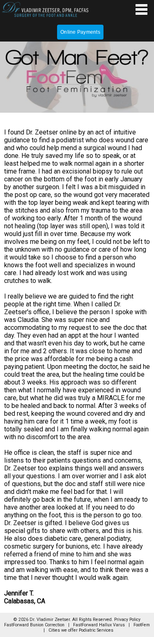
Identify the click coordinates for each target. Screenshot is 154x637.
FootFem (141, 625)
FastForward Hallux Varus (99, 625)
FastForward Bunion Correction (34, 625)
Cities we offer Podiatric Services (80, 630)
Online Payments (80, 32)
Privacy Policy (127, 619)
